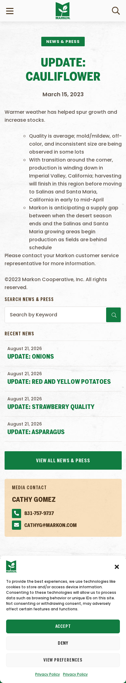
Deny (63, 643)
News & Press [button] (63, 41)
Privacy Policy (47, 674)
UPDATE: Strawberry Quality (50, 407)
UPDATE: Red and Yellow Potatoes (59, 382)
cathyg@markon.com (50, 525)
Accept (63, 626)
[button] (117, 566)
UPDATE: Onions (30, 357)
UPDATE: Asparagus (36, 432)
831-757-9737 (39, 513)
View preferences (63, 660)
